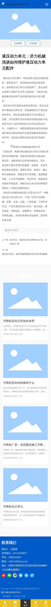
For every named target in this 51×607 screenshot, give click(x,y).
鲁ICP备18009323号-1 (11, 592)
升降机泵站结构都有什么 (18, 382)
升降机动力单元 (13, 506)
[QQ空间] (26, 575)
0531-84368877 (20, 553)
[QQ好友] (21, 575)
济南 (23, 596)
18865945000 (14, 557)
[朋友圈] (15, 575)
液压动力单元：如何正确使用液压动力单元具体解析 (25, 253)
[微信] (9, 575)
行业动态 (33, 43)
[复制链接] (32, 575)
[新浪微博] (4, 575)
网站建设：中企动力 (12, 596)
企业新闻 (18, 43)
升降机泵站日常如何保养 (18, 320)
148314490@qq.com (17, 561)
